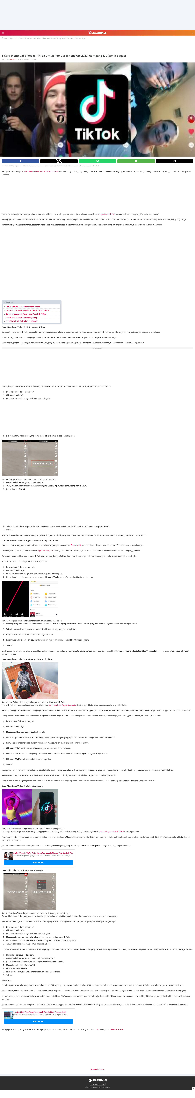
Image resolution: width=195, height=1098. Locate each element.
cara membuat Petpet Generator (63, 705)
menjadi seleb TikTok (106, 214)
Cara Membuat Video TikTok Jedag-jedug (21, 317)
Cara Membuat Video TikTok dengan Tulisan (23, 307)
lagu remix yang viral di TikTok (111, 831)
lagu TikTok (46, 550)
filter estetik (76, 545)
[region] (97, 1093)
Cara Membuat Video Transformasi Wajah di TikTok (26, 314)
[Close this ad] (193, 1088)
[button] (3, 33)
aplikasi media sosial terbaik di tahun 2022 (40, 171)
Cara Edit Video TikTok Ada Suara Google (21, 321)
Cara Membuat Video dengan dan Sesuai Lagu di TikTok (27, 310)
